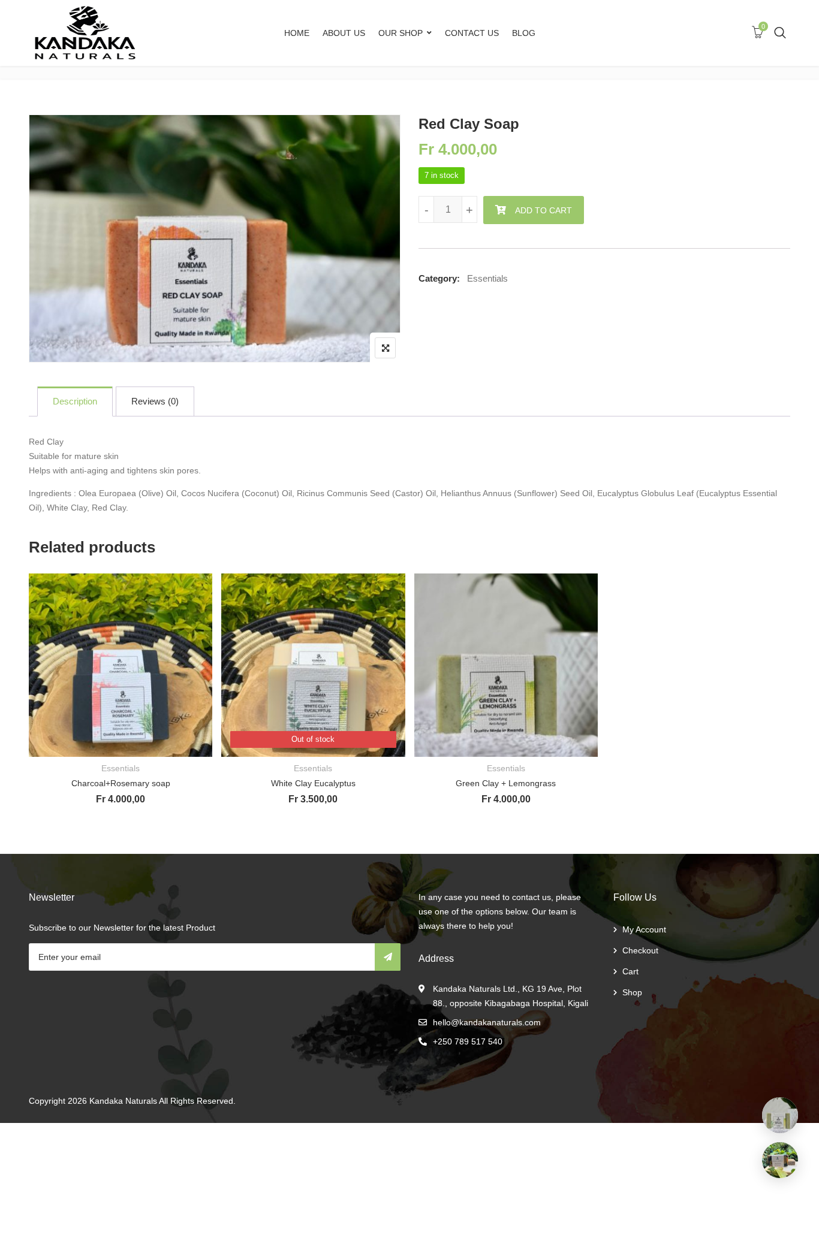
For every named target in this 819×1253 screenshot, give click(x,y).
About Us (344, 33)
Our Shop (400, 33)
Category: (439, 278)
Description (75, 401)
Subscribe (388, 957)
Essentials (487, 278)
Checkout (640, 950)
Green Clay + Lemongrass (506, 783)
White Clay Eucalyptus (313, 783)
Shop (632, 992)
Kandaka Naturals (123, 1101)
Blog (523, 33)
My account (644, 929)
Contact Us (472, 33)
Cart (630, 971)
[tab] (75, 401)
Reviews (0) (155, 401)
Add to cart (543, 210)
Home (296, 33)
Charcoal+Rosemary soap (120, 783)
